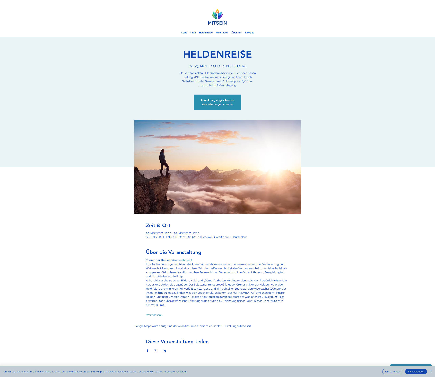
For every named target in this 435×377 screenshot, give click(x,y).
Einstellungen (392, 371)
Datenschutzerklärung (175, 371)
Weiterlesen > (154, 315)
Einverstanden (416, 371)
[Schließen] (431, 371)
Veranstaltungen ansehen (217, 104)
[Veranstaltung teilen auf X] (156, 350)
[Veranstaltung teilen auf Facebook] (147, 350)
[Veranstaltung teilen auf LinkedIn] (164, 350)
